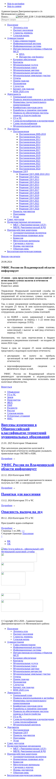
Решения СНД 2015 (29, 184)
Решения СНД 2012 (29, 176)
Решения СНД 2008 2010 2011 (34, 174)
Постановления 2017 (29, 150)
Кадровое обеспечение (24, 59)
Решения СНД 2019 (29, 195)
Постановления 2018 (29, 152)
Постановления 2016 (29, 147)
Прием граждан (21, 81)
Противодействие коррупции (22, 230)
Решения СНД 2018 (29, 192)
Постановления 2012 (29, 136)
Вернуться (6, 387)
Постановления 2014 (29, 142)
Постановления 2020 (29, 158)
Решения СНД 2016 (29, 187)
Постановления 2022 (29, 163)
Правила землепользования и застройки (33, 99)
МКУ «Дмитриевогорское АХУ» (29, 224)
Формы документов (23, 246)
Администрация (15, 38)
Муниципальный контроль (27, 126)
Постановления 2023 (29, 166)
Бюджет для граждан (23, 89)
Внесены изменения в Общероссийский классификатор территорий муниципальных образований (25, 431)
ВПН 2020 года (21, 91)
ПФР (9, 405)
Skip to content (14, 6)
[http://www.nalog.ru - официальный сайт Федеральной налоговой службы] (28, 551)
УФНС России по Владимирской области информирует (27, 467)
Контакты (18, 62)
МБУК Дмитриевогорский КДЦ (29, 227)
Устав (16, 216)
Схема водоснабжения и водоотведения (33, 120)
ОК (9, 544)
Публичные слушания (18, 416)
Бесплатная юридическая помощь (24, 251)
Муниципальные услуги (25, 65)
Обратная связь (21, 248)
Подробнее (6, 458)
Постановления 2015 (29, 144)
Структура (18, 86)
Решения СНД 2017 (29, 190)
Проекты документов (24, 211)
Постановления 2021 (29, 160)
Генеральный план (22, 97)
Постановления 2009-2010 (32, 134)
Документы (13, 128)
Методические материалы (26, 240)
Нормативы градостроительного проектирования (29, 103)
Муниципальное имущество (27, 73)
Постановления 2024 (29, 168)
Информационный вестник (27, 43)
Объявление (13, 392)
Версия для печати (10, 256)
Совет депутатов (15, 219)
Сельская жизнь (21, 35)
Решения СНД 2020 (29, 198)
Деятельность (14, 94)
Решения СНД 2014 (29, 182)
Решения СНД (20, 171)
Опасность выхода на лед (21, 512)
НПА (21, 54)
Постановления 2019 (29, 155)
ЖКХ (10, 402)
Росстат (11, 410)
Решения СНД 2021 (29, 200)
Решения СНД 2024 (29, 208)
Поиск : (5, 16)
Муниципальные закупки (26, 70)
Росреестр (12, 408)
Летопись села (20, 27)
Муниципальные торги (25, 67)
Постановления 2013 (29, 139)
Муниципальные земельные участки (31, 75)
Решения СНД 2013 (29, 179)
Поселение (12, 25)
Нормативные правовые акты (28, 235)
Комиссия (18, 238)
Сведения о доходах (23, 243)
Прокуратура (13, 400)
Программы (19, 214)
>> (23, 531)
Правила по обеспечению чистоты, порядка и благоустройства (31, 114)
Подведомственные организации (24, 222)
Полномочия (19, 83)
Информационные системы (27, 46)
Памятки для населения (20, 494)
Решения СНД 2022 (29, 203)
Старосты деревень (23, 33)
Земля (10, 397)
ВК (8, 541)
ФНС (10, 418)
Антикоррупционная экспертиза (29, 232)
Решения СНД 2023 (29, 206)
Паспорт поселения (23, 30)
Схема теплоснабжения (25, 123)
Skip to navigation (15, 3)
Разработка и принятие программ (30, 110)
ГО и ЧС (17, 118)
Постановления (21, 131)
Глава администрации (24, 41)
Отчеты (17, 78)
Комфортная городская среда (28, 107)
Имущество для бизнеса (31, 57)
